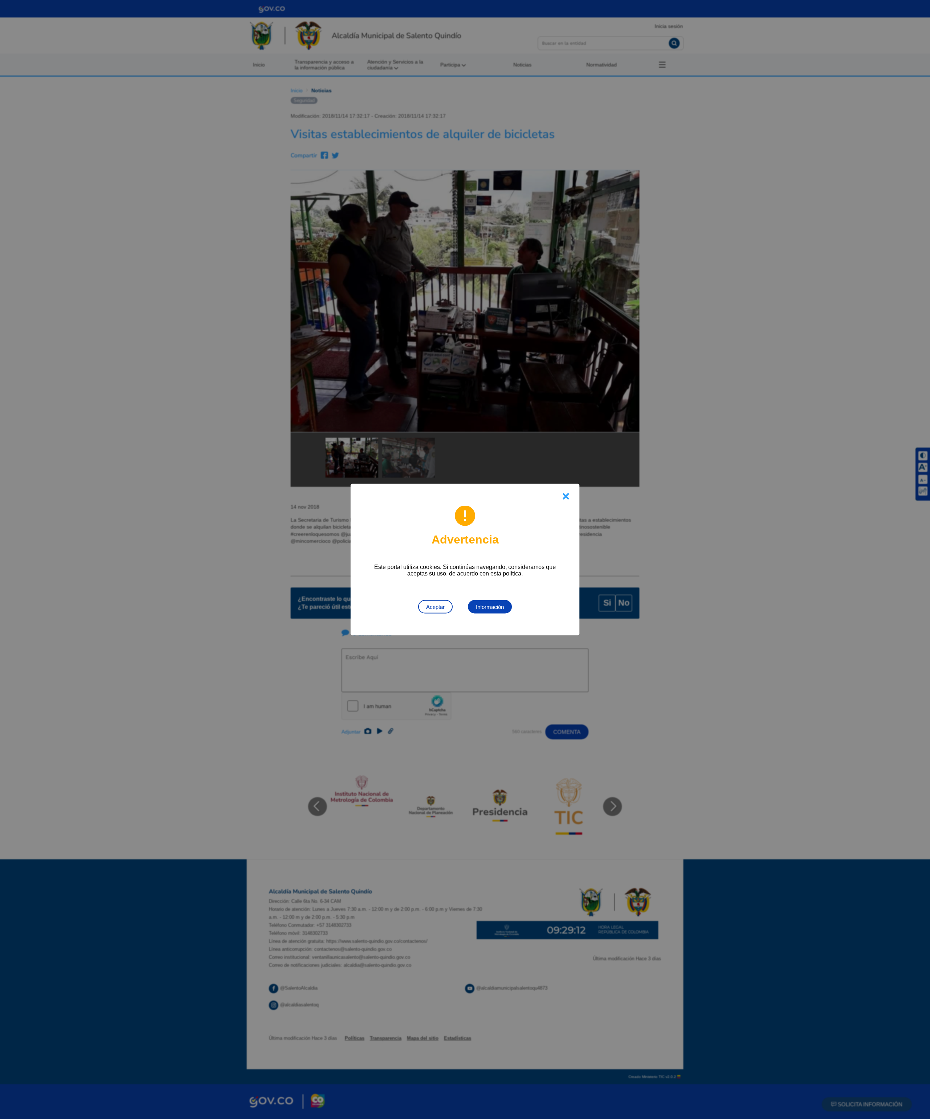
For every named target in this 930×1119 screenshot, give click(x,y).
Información (490, 607)
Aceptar (435, 607)
